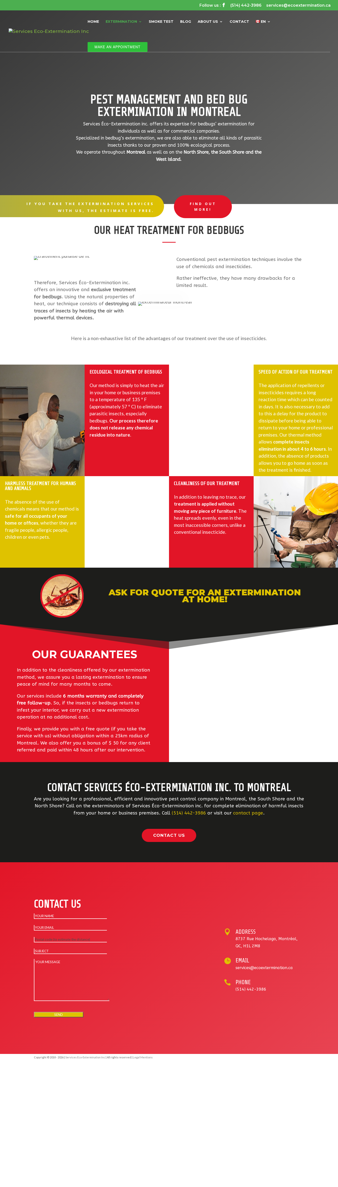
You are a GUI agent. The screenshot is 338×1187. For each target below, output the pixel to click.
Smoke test (161, 22)
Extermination (121, 22)
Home (93, 22)
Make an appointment (118, 46)
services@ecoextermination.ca (298, 5)
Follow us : (212, 5)
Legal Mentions (143, 1057)
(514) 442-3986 (246, 5)
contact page (248, 813)
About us (208, 22)
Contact (239, 22)
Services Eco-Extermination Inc (85, 1057)
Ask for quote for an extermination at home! (205, 596)
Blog (185, 22)
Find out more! (203, 206)
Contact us (169, 835)
